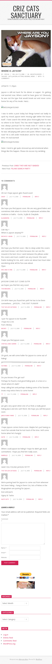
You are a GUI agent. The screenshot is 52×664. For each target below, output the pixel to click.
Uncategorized (36, 74)
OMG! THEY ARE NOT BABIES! (26, 165)
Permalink (26, 197)
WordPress (39, 659)
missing (27, 76)
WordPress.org (9, 644)
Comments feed (9, 640)
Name (3, 548)
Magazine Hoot (23, 659)
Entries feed (8, 637)
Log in (5, 634)
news (33, 76)
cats (10, 76)
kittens (21, 76)
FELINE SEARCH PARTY (20, 168)
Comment (4, 520)
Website (4, 557)
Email (3, 553)
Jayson (14, 76)
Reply (37, 197)
